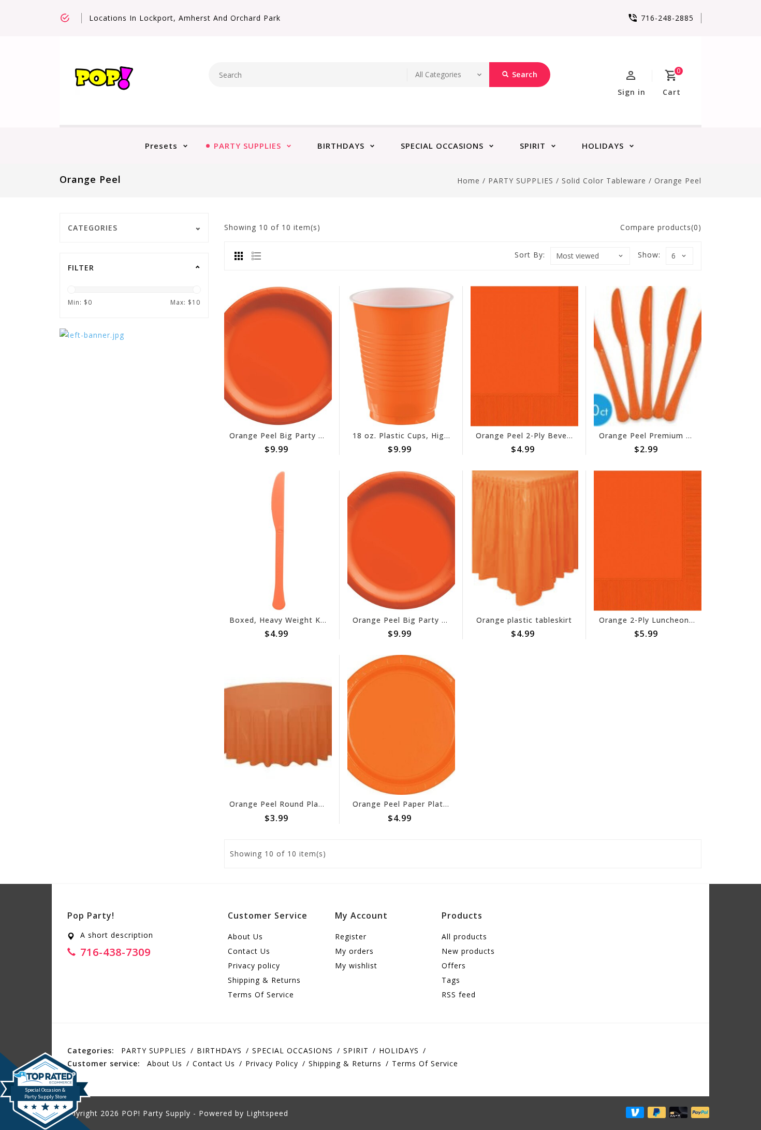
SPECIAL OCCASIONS (442, 145)
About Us (245, 936)
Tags (451, 980)
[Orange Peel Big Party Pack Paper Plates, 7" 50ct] (278, 356)
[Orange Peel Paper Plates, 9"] (401, 725)
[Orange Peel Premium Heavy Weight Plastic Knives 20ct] (647, 356)
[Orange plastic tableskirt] (524, 540)
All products (464, 936)
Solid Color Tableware (604, 180)
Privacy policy (254, 965)
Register (351, 936)
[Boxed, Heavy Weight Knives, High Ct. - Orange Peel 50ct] (278, 540)
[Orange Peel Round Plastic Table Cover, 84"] (278, 725)
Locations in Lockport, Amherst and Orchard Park (185, 18)
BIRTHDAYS (340, 145)
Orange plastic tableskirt (524, 620)
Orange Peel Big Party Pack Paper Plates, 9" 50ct (449, 620)
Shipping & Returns (264, 980)
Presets (161, 145)
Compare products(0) (660, 227)
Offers (454, 965)
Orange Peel (677, 180)
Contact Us (249, 951)
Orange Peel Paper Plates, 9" (409, 804)
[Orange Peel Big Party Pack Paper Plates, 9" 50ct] (401, 540)
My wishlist (356, 965)
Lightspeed (267, 1113)
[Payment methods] (698, 1112)
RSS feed (459, 994)
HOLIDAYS (603, 145)
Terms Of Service (261, 994)
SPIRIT (533, 145)
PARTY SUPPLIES (247, 145)
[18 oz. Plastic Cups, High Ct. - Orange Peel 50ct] (401, 356)
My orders (354, 951)
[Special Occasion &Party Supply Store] (45, 1060)
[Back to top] (730, 1099)
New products (468, 951)
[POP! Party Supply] (104, 80)
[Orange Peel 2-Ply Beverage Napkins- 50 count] (524, 356)
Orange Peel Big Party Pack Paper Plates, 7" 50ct (325, 435)
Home (468, 180)
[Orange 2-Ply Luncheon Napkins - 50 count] (647, 540)
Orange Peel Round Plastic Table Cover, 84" (314, 804)
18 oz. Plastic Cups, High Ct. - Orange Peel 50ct (445, 435)
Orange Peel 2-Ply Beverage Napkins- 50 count (566, 435)
